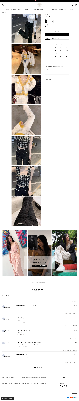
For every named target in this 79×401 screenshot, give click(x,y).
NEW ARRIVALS (13, 9)
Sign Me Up (64, 377)
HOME (7, 9)
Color (47, 24)
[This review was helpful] (73, 313)
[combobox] (72, 301)
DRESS (24, 322)
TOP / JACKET (25, 346)
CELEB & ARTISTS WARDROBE (39, 265)
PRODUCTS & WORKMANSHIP (51, 9)
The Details (47, 38)
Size (45, 19)
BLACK (45, 26)
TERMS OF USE (34, 383)
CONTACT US (43, 383)
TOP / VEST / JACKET (26, 358)
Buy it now (57, 34)
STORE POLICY (25, 383)
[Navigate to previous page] (33, 367)
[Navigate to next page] (46, 367)
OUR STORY (4, 383)
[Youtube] (62, 386)
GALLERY (70, 9)
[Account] (73, 4)
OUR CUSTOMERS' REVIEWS (38, 9)
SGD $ (67, 5)
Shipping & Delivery (56, 38)
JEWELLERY (27, 9)
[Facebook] (60, 386)
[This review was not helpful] (75, 313)
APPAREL (20, 9)
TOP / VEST (24, 334)
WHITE (48, 26)
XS (46, 21)
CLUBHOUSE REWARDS (14, 383)
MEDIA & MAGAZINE (62, 9)
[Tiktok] (66, 386)
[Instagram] (64, 386)
